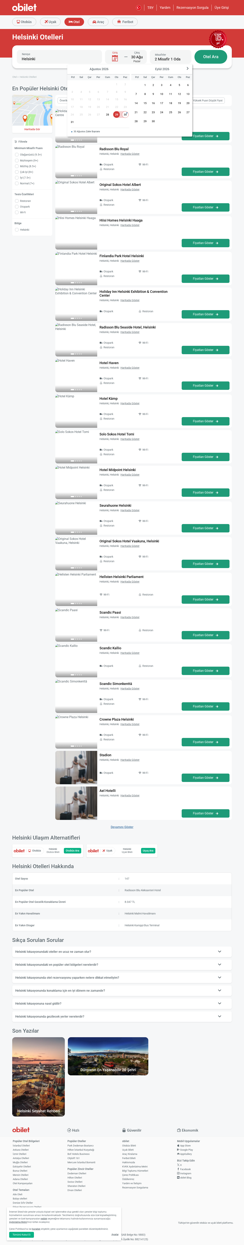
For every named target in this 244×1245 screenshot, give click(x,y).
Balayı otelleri (20, 1198)
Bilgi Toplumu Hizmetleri (135, 1170)
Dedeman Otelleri (76, 1173)
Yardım (165, 8)
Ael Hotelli (108, 791)
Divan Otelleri (74, 1190)
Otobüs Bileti (129, 1145)
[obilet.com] (33, 10)
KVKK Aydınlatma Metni (135, 1166)
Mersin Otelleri (20, 1175)
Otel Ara (210, 56)
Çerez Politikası (130, 1175)
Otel (76, 22)
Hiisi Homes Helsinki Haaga (121, 220)
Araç (100, 22)
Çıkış (137, 52)
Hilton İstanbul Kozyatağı (80, 1149)
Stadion (105, 755)
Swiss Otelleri (74, 1181)
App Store (185, 1145)
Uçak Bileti (128, 1149)
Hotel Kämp (109, 399)
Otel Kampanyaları (22, 1183)
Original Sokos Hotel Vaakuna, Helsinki (129, 541)
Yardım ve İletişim (131, 1183)
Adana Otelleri (20, 1179)
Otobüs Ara (72, 850)
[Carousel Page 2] (75, 140)
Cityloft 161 (73, 1158)
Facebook (185, 1169)
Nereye (26, 54)
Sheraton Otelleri (76, 1186)
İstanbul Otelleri (21, 1145)
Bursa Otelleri (20, 1170)
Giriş (115, 52)
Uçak (52, 22)
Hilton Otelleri (74, 1177)
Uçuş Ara (148, 850)
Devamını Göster (122, 827)
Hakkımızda (128, 1162)
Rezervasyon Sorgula (193, 8)
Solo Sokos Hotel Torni (117, 434)
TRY (150, 8)
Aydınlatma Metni (18, 1222)
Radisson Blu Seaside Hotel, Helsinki (128, 327)
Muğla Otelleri (20, 1162)
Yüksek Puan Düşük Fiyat (208, 100)
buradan (36, 1229)
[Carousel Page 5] (81, 140)
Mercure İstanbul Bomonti (81, 1162)
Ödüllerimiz (128, 1179)
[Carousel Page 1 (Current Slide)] (72, 140)
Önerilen (64, 100)
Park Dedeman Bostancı (80, 1145)
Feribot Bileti (129, 1158)
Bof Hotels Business (78, 1154)
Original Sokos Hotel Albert (120, 185)
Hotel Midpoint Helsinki (118, 470)
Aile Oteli (17, 1194)
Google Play (186, 1149)
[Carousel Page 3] (77, 140)
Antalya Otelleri (21, 1158)
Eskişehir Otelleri (22, 1166)
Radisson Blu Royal (114, 149)
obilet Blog (185, 1177)
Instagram (185, 1173)
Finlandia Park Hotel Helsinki (122, 256)
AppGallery (186, 1154)
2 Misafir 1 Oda (168, 59)
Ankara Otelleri (21, 1149)
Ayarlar (115, 1234)
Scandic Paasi (110, 612)
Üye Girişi (222, 8)
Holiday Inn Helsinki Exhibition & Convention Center (134, 293)
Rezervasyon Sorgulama (135, 1187)
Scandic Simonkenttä (116, 684)
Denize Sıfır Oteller (23, 1202)
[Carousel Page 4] (79, 140)
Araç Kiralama (129, 1154)
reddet (44, 1218)
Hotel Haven (109, 363)
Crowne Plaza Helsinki (117, 719)
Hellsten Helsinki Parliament (122, 577)
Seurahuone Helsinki (115, 505)
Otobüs (26, 22)
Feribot (127, 22)
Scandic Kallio (110, 648)
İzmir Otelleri (19, 1154)
